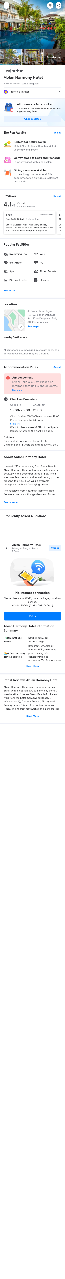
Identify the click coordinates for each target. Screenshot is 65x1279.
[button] (14, 320)
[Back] (6, 5)
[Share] (58, 5)
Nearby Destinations (15, 337)
